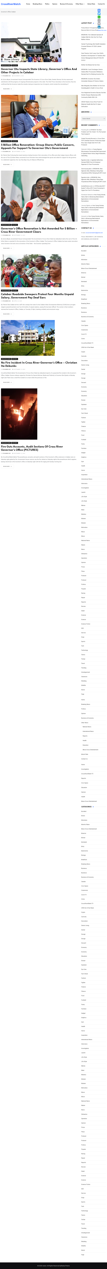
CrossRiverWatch (11, 4)
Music (83, 532)
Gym (82, 461)
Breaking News (37, 4)
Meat (82, 510)
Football (83, 439)
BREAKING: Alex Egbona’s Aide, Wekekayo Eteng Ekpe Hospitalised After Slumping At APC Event (93, 171)
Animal (83, 277)
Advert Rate (91, 4)
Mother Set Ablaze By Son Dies (90, 65)
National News (85, 540)
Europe (83, 400)
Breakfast (84, 299)
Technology (84, 650)
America (83, 273)
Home (28, 4)
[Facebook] (102, 10)
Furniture (83, 448)
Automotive (84, 290)
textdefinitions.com (86, 186)
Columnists (84, 330)
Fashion (83, 417)
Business (84, 308)
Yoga (82, 694)
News (83, 549)
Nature (83, 545)
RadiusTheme (65, 1266)
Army (82, 286)
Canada (83, 321)
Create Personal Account (88, 138)
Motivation (84, 527)
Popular (83, 589)
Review (83, 606)
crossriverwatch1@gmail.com (94, 233)
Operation (84, 558)
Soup (82, 637)
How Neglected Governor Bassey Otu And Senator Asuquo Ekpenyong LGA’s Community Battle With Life (93, 95)
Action (83, 255)
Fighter (83, 422)
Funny (83, 444)
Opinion (54, 4)
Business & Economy (66, 4)
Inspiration (84, 474)
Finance (83, 426)
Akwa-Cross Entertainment (89, 268)
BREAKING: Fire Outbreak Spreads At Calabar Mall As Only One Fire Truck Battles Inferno (92, 37)
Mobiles (83, 514)
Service (83, 632)
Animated (84, 281)
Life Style (84, 496)
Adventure (84, 259)
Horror (83, 470)
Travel (83, 663)
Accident (83, 251)
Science (83, 615)
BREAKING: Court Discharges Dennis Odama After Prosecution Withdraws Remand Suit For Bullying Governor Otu (92, 72)
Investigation (85, 488)
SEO (82, 628)
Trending (83, 668)
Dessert (83, 382)
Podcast (83, 575)
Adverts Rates (85, 264)
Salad (83, 611)
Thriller (83, 659)
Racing (83, 593)
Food (82, 435)
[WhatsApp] (102, 17)
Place (83, 571)
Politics (47, 4)
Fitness (83, 431)
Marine (83, 505)
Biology (83, 295)
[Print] (102, 20)
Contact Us (101, 4)
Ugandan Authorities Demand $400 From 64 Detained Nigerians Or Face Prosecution (92, 162)
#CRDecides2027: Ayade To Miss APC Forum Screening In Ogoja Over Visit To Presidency (93, 188)
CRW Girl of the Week (87, 347)
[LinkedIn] (102, 27)
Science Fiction (85, 624)
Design (83, 374)
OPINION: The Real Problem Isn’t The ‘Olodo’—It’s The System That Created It (93, 132)
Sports (83, 641)
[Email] (102, 23)
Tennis (83, 654)
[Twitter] (102, 13)
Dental (83, 369)
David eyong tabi (86, 168)
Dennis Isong (85, 365)
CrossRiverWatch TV (87, 343)
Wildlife (83, 685)
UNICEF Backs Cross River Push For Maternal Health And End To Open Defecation (91, 104)
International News (86, 479)
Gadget (83, 452)
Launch (83, 492)
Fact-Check (84, 413)
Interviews (84, 483)
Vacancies (84, 676)
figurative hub (85, 160)
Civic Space (84, 325)
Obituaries (84, 553)
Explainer (84, 404)
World (83, 690)
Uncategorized (85, 672)
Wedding (83, 681)
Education (84, 395)
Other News (79, 4)
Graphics (83, 457)
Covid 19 (83, 334)
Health (83, 466)
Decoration (84, 360)
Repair (83, 597)
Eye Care (83, 409)
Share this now (102, 30)
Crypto (83, 352)
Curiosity (83, 356)
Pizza (83, 567)
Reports (83, 602)
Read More (6, 88)
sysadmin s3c (7, 75)
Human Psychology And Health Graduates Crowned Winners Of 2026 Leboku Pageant (93, 46)
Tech (82, 646)
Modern (83, 518)
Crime (83, 338)
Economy (84, 387)
